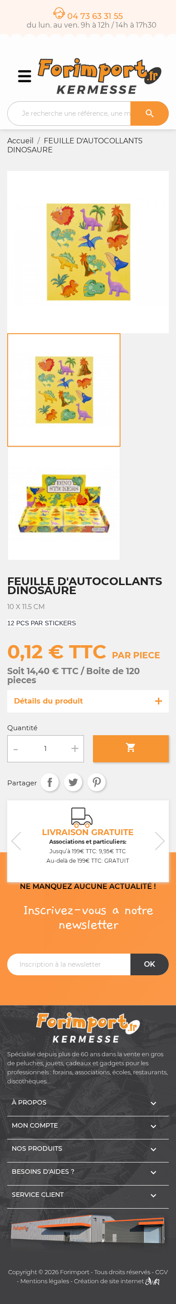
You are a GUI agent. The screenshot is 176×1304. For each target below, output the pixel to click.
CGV (161, 1272)
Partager (50, 782)
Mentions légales (44, 1281)
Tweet (73, 782)
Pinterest (97, 782)
